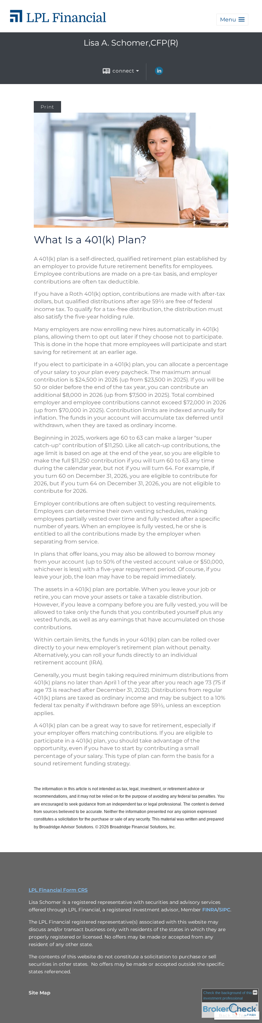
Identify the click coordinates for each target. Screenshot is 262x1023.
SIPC (224, 910)
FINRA (209, 910)
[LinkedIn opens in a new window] (159, 73)
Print (47, 107)
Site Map (39, 993)
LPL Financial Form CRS (58, 890)
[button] (232, 20)
